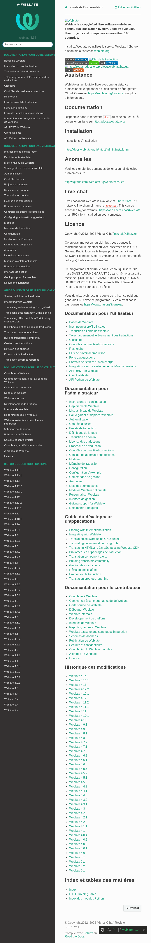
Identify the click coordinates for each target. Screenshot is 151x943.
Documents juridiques (16, 282)
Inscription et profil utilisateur (21, 65)
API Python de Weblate (17, 138)
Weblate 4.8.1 (12, 540)
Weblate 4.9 (11, 535)
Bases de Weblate (14, 60)
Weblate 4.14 (12, 469)
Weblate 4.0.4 (12, 666)
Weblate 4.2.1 (12, 644)
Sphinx (88, 933)
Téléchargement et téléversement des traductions (26, 79)
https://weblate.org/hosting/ (105, 93)
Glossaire (9, 85)
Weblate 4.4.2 (12, 606)
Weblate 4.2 (11, 650)
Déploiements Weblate (17, 157)
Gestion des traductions (18, 343)
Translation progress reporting (21, 359)
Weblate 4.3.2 (12, 622)
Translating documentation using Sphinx (27, 312)
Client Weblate (12, 132)
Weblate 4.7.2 (12, 551)
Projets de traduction (16, 184)
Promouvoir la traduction (18, 354)
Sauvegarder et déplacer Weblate (23, 168)
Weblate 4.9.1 (12, 529)
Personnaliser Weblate (17, 266)
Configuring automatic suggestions (24, 217)
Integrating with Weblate (18, 301)
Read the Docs (74, 936)
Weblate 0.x (11, 709)
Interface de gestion (15, 271)
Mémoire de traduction (17, 228)
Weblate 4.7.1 (12, 557)
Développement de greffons (20, 403)
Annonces (10, 250)
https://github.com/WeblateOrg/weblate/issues (94, 182)
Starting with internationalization (22, 296)
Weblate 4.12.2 (13, 486)
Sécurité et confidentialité (19, 439)
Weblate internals (14, 398)
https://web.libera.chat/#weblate (119, 210)
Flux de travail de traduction (20, 102)
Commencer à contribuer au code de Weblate (25, 380)
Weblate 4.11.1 (13, 508)
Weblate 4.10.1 (13, 519)
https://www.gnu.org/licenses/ (103, 304)
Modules (9, 222)
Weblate (29, 4)
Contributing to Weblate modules (23, 445)
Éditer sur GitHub (129, 7)
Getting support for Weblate (20, 277)
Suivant (131, 908)
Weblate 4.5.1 (12, 595)
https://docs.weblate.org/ (109, 121)
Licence (8, 456)
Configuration (12, 233)
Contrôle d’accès (14, 179)
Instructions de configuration (20, 151)
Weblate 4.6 (11, 578)
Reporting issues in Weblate (20, 414)
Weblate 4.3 (11, 633)
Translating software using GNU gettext (27, 307)
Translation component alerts (21, 332)
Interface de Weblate (16, 409)
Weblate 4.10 (12, 524)
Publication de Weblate (17, 434)
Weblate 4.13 (12, 480)
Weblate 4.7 (11, 562)
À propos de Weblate (16, 450)
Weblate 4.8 (11, 546)
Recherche (10, 96)
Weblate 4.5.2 (12, 589)
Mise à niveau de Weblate (19, 162)
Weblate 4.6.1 (12, 573)
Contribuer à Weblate (16, 373)
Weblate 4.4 (11, 617)
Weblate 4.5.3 (12, 584)
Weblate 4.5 (11, 600)
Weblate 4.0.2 (12, 677)
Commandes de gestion (18, 244)
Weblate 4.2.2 (12, 639)
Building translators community (22, 337)
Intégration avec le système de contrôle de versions (27, 120)
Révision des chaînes (16, 348)
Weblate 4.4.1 (12, 611)
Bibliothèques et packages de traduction (27, 326)
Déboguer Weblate (15, 392)
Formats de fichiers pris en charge (24, 112)
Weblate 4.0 (11, 688)
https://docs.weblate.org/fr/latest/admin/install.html (97, 149)
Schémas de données (17, 428)
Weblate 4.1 (11, 660)
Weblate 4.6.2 (12, 568)
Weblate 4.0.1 (12, 682)
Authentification (13, 173)
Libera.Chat (123, 201)
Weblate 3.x (11, 693)
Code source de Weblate (18, 387)
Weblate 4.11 (12, 513)
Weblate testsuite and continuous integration (23, 422)
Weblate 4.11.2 (13, 502)
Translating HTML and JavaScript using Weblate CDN (27, 320)
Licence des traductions (18, 200)
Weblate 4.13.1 (13, 475)
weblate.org (102, 51)
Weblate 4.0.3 (12, 671)
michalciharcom (126, 233)
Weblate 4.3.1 (12, 628)
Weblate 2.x (11, 699)
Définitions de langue (16, 189)
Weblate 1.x (11, 704)
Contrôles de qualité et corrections (24, 91)
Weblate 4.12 (12, 497)
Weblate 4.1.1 (12, 655)
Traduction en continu (16, 195)
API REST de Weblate (17, 127)
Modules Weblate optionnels (20, 260)
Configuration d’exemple (18, 239)
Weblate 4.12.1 (13, 491)
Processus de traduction (18, 206)
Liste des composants (17, 255)
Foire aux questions (15, 107)
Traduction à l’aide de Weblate (22, 71)
